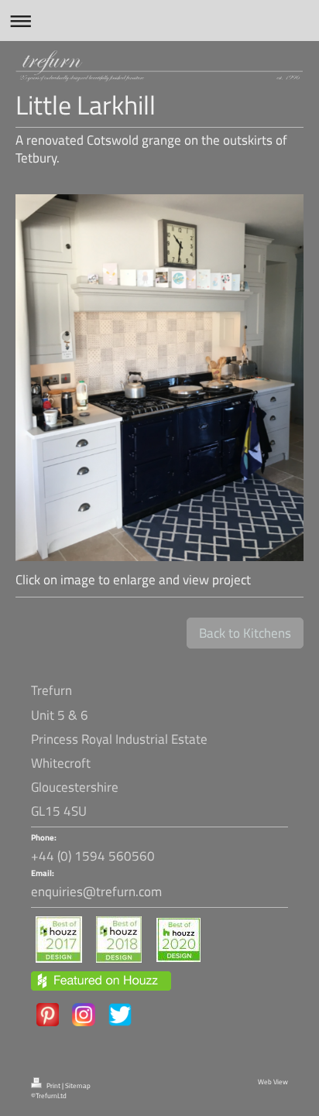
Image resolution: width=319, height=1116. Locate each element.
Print (53, 1085)
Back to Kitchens (245, 633)
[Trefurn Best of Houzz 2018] (119, 939)
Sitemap (78, 1085)
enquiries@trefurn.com (96, 892)
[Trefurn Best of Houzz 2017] (59, 939)
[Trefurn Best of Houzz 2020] (178, 940)
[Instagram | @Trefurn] (83, 1014)
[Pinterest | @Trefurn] (47, 1014)
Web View (273, 1082)
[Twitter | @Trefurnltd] (120, 1014)
